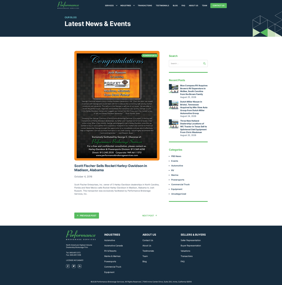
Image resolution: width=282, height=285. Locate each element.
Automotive (177, 165)
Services (109, 5)
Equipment (176, 189)
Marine (174, 175)
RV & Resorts (110, 251)
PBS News (176, 156)
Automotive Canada (113, 245)
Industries (125, 5)
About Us (193, 5)
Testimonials (162, 5)
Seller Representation (191, 240)
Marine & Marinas (112, 256)
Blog (175, 5)
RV (172, 170)
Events (174, 161)
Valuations (185, 251)
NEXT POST (148, 215)
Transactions (145, 5)
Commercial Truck (180, 184)
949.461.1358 (75, 255)
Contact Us (218, 5)
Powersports (177, 179)
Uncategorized (178, 194)
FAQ (183, 5)
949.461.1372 (74, 252)
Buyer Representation (191, 245)
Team (204, 5)
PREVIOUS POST (88, 215)
